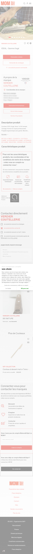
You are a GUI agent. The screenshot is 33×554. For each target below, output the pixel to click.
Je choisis (8, 288)
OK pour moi (25, 288)
